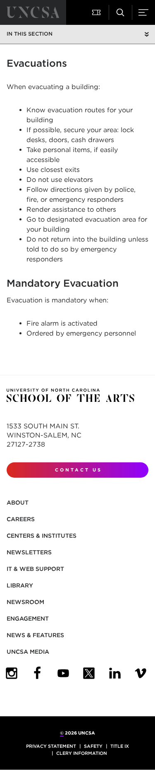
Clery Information (81, 753)
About (18, 502)
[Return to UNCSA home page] (33, 12)
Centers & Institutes (41, 535)
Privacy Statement (51, 746)
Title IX (119, 746)
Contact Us (78, 470)
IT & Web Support (35, 569)
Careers (21, 519)
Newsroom (25, 602)
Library (20, 585)
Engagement (28, 618)
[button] (97, 12)
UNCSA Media (28, 651)
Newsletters (29, 552)
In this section (29, 34)
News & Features (35, 635)
